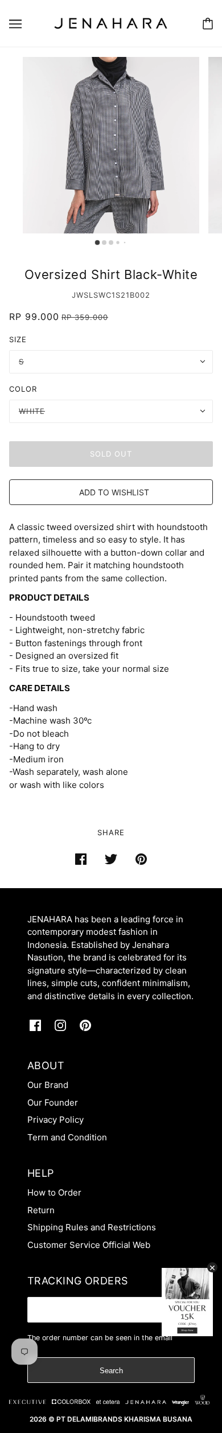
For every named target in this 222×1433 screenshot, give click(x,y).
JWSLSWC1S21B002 (111, 294)
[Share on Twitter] (111, 859)
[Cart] (207, 24)
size (18, 339)
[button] (111, 492)
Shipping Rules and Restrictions (91, 1227)
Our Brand (47, 1084)
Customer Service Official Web (88, 1244)
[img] (35, 1025)
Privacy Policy (55, 1119)
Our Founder (52, 1102)
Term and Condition (67, 1137)
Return (41, 1210)
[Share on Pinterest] (141, 859)
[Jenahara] (111, 22)
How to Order (54, 1192)
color (23, 388)
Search (111, 1370)
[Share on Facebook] (81, 859)
